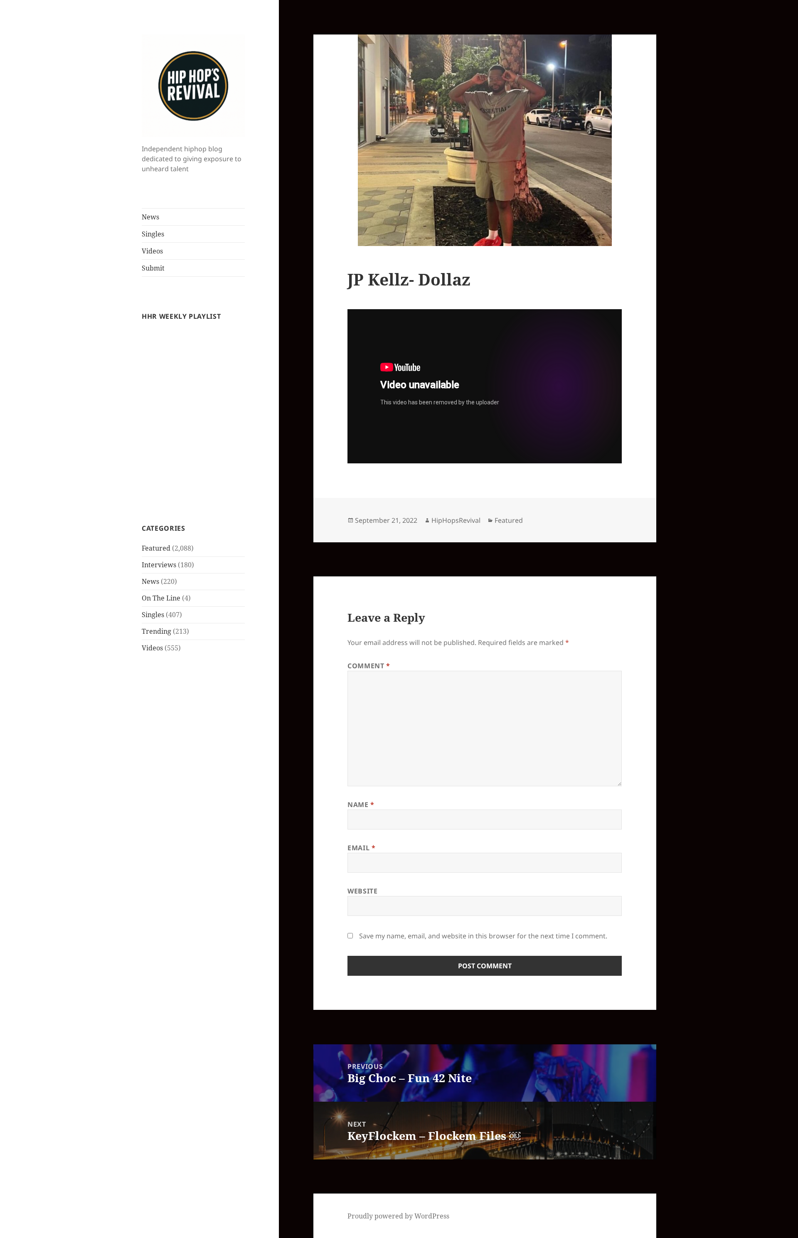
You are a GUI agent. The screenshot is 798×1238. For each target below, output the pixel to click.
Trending (156, 631)
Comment (368, 665)
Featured (156, 548)
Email (361, 847)
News (150, 217)
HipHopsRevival (455, 520)
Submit (153, 268)
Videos (152, 251)
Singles (153, 234)
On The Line (161, 598)
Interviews (159, 564)
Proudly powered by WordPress (398, 1216)
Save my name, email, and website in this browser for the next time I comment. (483, 935)
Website (362, 891)
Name (360, 804)
